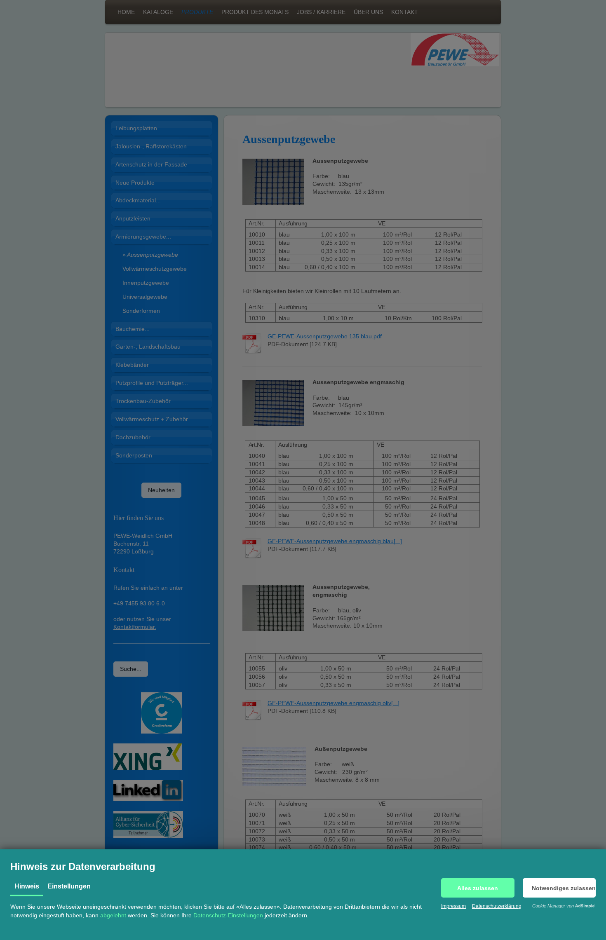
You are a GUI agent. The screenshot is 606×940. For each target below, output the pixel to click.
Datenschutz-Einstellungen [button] (228, 915)
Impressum (453, 906)
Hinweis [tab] (26, 886)
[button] (477, 888)
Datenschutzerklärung (496, 906)
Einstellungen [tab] (69, 886)
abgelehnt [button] (113, 915)
